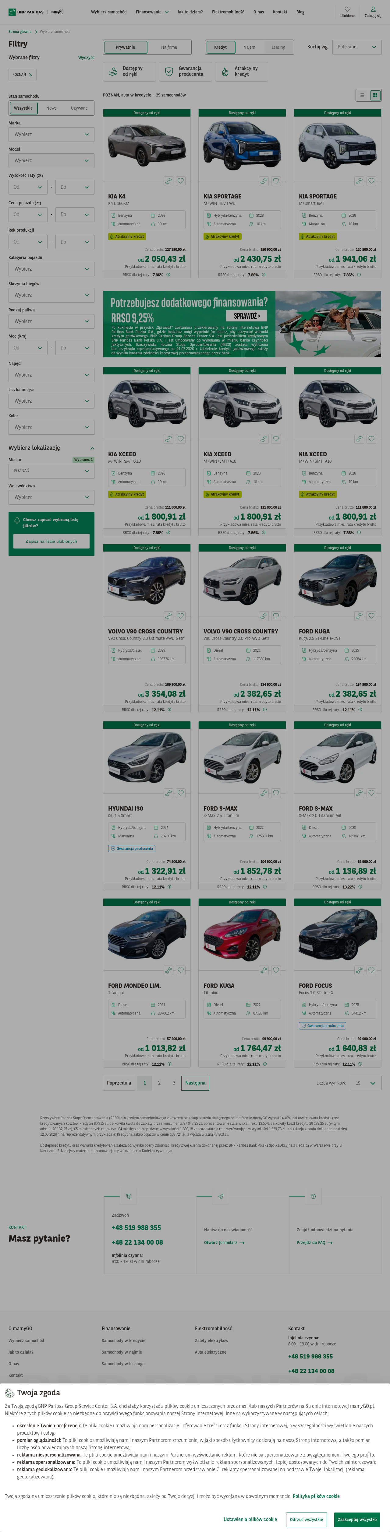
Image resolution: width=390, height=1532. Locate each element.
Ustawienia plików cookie (250, 1519)
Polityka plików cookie (316, 1496)
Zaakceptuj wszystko (357, 1520)
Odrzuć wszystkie (306, 1520)
